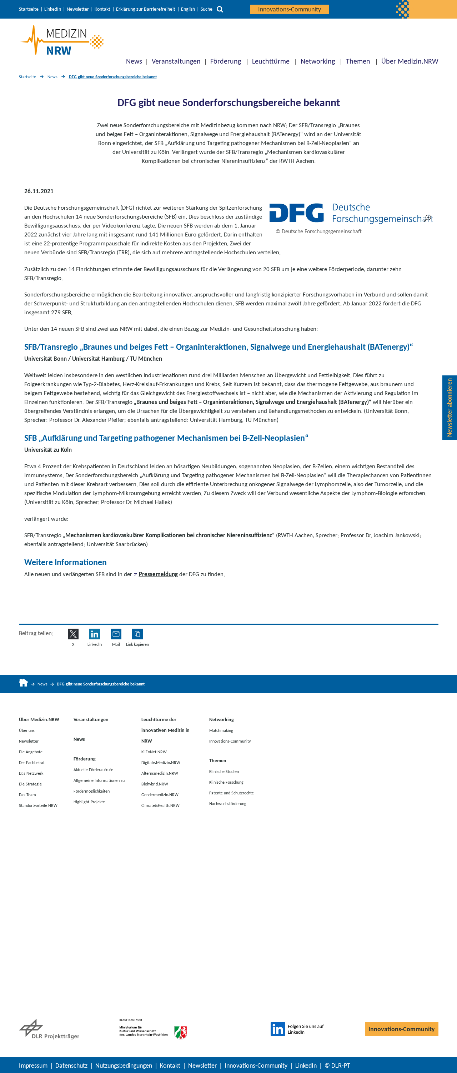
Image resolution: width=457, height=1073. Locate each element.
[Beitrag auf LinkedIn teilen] (94, 634)
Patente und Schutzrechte (231, 792)
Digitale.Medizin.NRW (160, 762)
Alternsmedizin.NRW (159, 773)
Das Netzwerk (31, 773)
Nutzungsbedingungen (123, 1065)
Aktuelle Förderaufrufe (93, 769)
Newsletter (78, 9)
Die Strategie (30, 784)
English (188, 9)
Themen (358, 61)
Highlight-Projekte (89, 801)
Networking (318, 61)
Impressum (33, 1065)
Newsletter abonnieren (449, 407)
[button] (137, 634)
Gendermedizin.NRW (160, 794)
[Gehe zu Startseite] (24, 684)
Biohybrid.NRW (154, 784)
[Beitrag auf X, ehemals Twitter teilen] (73, 634)
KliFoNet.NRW (154, 751)
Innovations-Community (289, 9)
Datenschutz (71, 1065)
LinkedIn (52, 9)
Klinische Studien (224, 771)
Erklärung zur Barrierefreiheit (145, 9)
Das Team (27, 794)
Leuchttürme (271, 61)
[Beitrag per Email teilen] (116, 634)
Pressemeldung (158, 574)
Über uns (27, 730)
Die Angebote (30, 751)
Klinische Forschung (226, 782)
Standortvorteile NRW (38, 805)
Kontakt (102, 9)
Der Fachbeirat (32, 762)
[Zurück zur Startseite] (61, 40)
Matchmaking (221, 730)
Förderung (225, 61)
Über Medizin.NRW (409, 61)
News (134, 61)
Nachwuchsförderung (227, 803)
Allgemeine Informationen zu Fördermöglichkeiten (99, 786)
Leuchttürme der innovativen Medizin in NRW (165, 730)
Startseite (29, 9)
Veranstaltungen (176, 61)
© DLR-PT (337, 1065)
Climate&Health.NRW (160, 805)
